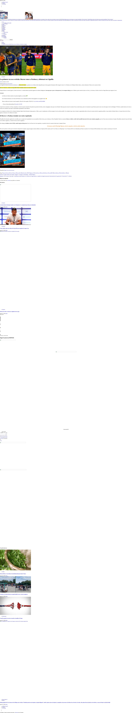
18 (1, 437)
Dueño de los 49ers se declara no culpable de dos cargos (9, 311)
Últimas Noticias (4, 23)
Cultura (5, 34)
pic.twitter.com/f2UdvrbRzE (39, 101)
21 (4, 437)
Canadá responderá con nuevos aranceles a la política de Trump (11, 618)
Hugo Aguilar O (4, 699)
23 (6, 437)
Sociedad (3, 33)
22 (5, 437)
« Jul (1, 440)
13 (3, 436)
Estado (3, 24)
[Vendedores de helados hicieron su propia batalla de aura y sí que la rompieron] (15, 592)
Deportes (3, 76)
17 (0, 437)
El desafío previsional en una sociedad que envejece (16, 19)
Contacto (3, 3)
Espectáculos (4, 36)
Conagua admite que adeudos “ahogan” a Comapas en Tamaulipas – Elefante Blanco (17, 174)
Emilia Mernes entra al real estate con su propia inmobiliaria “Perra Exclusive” (100, 19)
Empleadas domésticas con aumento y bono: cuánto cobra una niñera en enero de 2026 (47, 19)
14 (4, 436)
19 (2, 437)
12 (2, 436)
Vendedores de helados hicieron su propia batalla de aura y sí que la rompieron (14, 594)
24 (0, 438)
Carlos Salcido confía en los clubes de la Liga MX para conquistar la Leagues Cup (14, 228)
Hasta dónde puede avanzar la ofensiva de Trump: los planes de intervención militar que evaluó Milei (50, 20)
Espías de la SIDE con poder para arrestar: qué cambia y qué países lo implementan (108, 20)
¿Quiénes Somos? (5, 2)
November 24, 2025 (18, 104)
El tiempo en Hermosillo (4, 335)
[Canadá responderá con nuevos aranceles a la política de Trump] (15, 614)
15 (5, 436)
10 (0, 436)
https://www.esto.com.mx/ (8, 83)
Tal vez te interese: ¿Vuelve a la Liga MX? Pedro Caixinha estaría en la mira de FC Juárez (18, 87)
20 (3, 437)
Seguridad (3, 29)
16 (6, 436)
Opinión (3, 28)
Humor (5, 37)
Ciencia (3, 31)
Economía (3, 27)
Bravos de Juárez (22, 84)
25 (1, 438)
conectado (9, 180)
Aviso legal (4, 708)
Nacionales (4, 25)
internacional (4, 616)
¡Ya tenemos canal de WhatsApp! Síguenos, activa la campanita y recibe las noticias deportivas (66, 126)
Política (3, 26)
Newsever (16, 712)
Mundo (3, 30)
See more (1, 93)
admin (1, 81)
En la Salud (6, 32)
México (3, 700)
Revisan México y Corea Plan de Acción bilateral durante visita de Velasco (13, 573)
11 (1, 436)
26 (2, 438)
